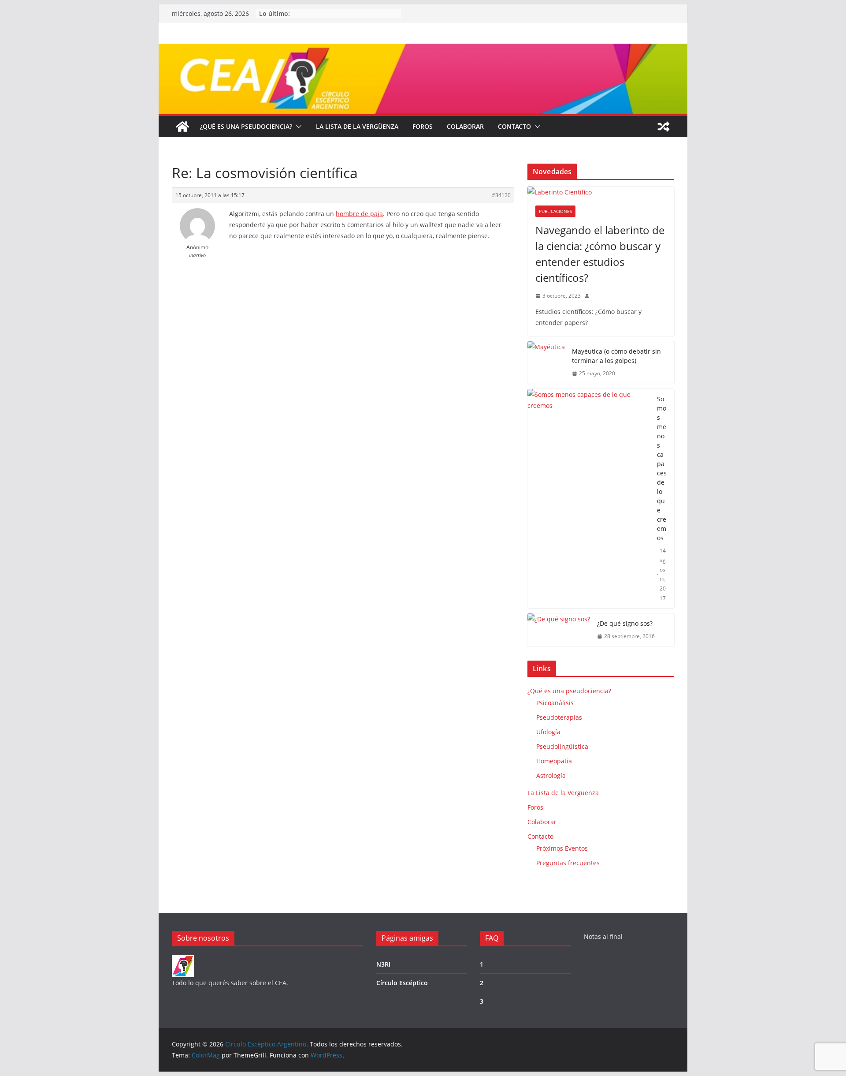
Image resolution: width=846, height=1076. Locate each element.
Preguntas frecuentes (568, 863)
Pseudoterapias (559, 717)
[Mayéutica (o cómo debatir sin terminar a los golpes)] (546, 362)
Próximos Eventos (562, 848)
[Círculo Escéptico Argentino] (182, 126)
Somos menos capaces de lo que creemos (662, 468)
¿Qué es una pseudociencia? (246, 126)
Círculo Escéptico (402, 983)
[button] (297, 126)
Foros (422, 126)
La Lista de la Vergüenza (357, 126)
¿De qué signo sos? (625, 623)
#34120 (501, 195)
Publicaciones (555, 211)
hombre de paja (359, 213)
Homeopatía (554, 761)
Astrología (551, 775)
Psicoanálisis (555, 703)
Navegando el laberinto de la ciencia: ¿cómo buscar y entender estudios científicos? (599, 254)
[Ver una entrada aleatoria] (663, 126)
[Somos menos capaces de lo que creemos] (588, 499)
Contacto (514, 126)
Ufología (548, 732)
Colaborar (465, 126)
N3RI (383, 964)
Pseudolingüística (562, 746)
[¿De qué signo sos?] (558, 629)
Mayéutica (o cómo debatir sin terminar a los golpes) (616, 356)
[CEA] (183, 960)
